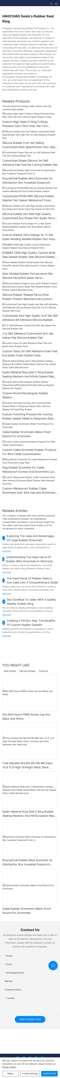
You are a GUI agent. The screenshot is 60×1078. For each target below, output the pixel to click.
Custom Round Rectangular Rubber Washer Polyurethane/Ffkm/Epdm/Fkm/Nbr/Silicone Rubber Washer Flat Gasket (29, 395)
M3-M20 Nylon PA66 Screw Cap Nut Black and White (26, 716)
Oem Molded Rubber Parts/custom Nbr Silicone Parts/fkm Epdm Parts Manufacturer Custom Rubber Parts (27, 276)
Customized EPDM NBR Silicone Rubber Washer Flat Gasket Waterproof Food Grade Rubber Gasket (28, 198)
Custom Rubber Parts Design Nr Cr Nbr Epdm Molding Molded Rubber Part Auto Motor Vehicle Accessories (28, 237)
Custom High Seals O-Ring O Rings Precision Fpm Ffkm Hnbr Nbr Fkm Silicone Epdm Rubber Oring (25, 124)
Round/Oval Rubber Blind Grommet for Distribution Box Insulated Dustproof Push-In (27, 181)
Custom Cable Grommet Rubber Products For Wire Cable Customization (29, 452)
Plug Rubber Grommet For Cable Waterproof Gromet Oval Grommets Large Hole (29, 470)
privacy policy (9, 1067)
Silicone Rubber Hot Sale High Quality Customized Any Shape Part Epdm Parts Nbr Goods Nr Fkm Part (28, 216)
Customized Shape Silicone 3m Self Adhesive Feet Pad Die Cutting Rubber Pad (30, 162)
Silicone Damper (27, 671)
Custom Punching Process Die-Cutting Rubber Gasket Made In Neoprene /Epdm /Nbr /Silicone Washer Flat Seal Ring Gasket (29, 417)
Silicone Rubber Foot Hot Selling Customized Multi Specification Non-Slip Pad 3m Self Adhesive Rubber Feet (28, 145)
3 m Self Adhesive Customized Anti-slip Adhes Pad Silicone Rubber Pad (27, 335)
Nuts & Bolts (10, 671)
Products (43, 671)
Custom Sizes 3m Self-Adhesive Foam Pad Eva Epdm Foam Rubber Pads (29, 353)
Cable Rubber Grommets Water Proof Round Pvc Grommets (26, 434)
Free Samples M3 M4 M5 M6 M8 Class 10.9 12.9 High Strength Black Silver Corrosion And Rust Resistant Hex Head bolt (28, 765)
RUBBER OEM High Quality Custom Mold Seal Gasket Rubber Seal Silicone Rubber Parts (28, 255)
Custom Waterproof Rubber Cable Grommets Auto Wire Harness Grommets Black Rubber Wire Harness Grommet (28, 491)
